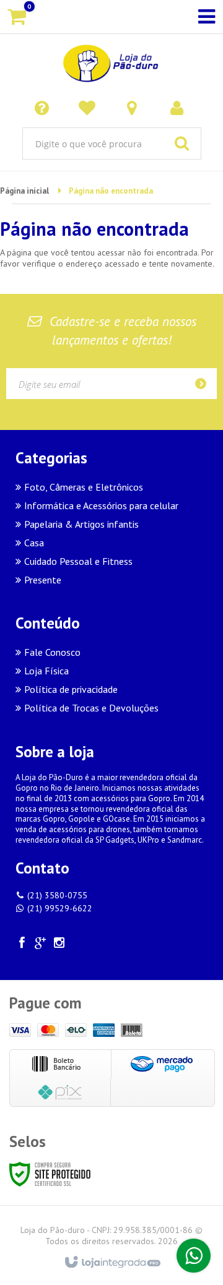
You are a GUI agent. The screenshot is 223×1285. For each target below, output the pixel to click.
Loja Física (46, 670)
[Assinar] (204, 383)
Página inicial (24, 191)
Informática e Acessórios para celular (101, 505)
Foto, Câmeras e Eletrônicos (83, 487)
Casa (34, 542)
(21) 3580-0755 (57, 895)
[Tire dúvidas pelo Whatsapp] (194, 1256)
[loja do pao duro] (111, 62)
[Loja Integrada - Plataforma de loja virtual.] (112, 1262)
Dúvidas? (44, 107)
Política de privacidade (71, 689)
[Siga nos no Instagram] (59, 944)
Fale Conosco (52, 652)
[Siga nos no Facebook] (21, 944)
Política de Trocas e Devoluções (91, 708)
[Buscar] (181, 143)
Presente (42, 580)
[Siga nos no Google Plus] (40, 944)
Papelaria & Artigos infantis (81, 524)
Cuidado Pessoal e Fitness (78, 561)
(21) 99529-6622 (59, 908)
